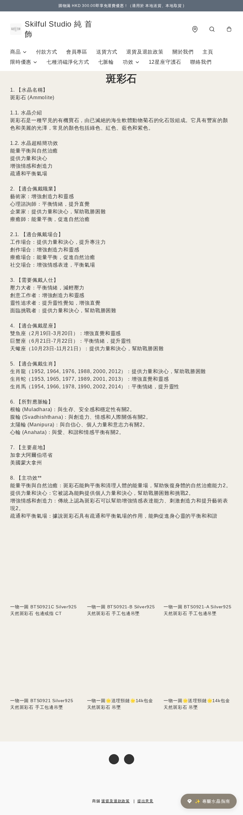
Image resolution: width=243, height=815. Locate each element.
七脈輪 (106, 62)
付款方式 (46, 52)
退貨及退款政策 (145, 52)
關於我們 (183, 52)
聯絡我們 (200, 62)
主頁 (207, 52)
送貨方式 (106, 52)
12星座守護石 (165, 62)
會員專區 (76, 52)
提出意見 (145, 801)
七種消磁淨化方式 (68, 62)
